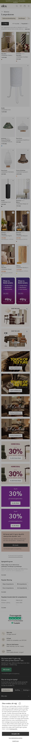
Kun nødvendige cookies (15, 738)
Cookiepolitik (13, 729)
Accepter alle (16, 734)
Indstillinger (15, 741)
